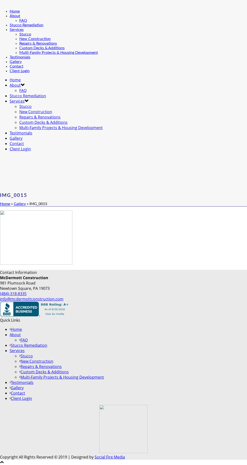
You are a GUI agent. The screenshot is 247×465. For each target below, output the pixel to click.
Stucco (25, 34)
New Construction (35, 39)
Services (17, 30)
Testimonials (20, 57)
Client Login (20, 71)
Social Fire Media (110, 457)
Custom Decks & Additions (42, 48)
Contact (16, 66)
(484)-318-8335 (13, 293)
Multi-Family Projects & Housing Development (58, 53)
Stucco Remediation (26, 25)
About (15, 16)
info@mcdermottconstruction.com (31, 299)
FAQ (23, 20)
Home (15, 11)
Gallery (16, 62)
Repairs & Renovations (38, 43)
